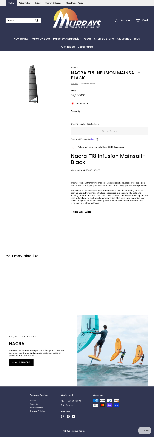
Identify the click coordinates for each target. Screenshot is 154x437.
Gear (87, 38)
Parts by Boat (40, 38)
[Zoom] (33, 85)
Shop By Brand (104, 38)
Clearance (124, 38)
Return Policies (36, 407)
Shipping (74, 124)
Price (73, 90)
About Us (34, 404)
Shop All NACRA (21, 362)
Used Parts (85, 47)
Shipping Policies (37, 411)
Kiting (38, 3)
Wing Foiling (25, 3)
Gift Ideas (68, 47)
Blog (137, 38)
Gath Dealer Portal (74, 3)
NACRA (74, 83)
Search (33, 400)
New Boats (21, 38)
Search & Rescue (53, 3)
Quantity (75, 111)
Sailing (11, 3)
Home (73, 67)
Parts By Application (67, 38)
